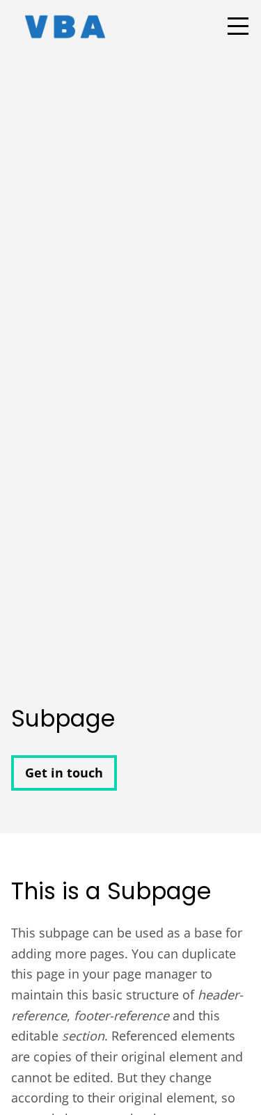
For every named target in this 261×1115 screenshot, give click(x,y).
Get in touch (64, 772)
